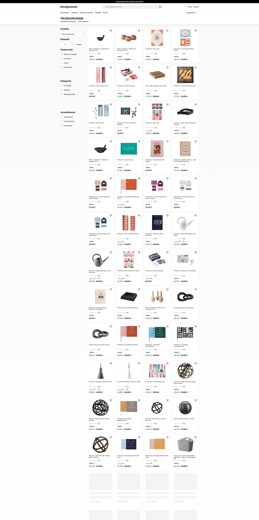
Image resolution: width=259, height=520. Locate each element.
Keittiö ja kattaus (86, 13)
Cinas (66, 63)
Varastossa (68, 117)
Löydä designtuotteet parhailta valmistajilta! (129, 1)
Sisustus (67, 90)
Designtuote (68, 6)
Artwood (67, 58)
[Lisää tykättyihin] (111, 31)
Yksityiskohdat (69, 94)
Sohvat (105, 13)
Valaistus (74, 13)
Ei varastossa (69, 121)
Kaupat (196, 7)
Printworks (68, 67)
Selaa (190, 7)
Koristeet (67, 85)
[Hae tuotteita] (160, 7)
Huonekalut (64, 13)
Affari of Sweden (70, 54)
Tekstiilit (97, 13)
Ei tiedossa (68, 125)
